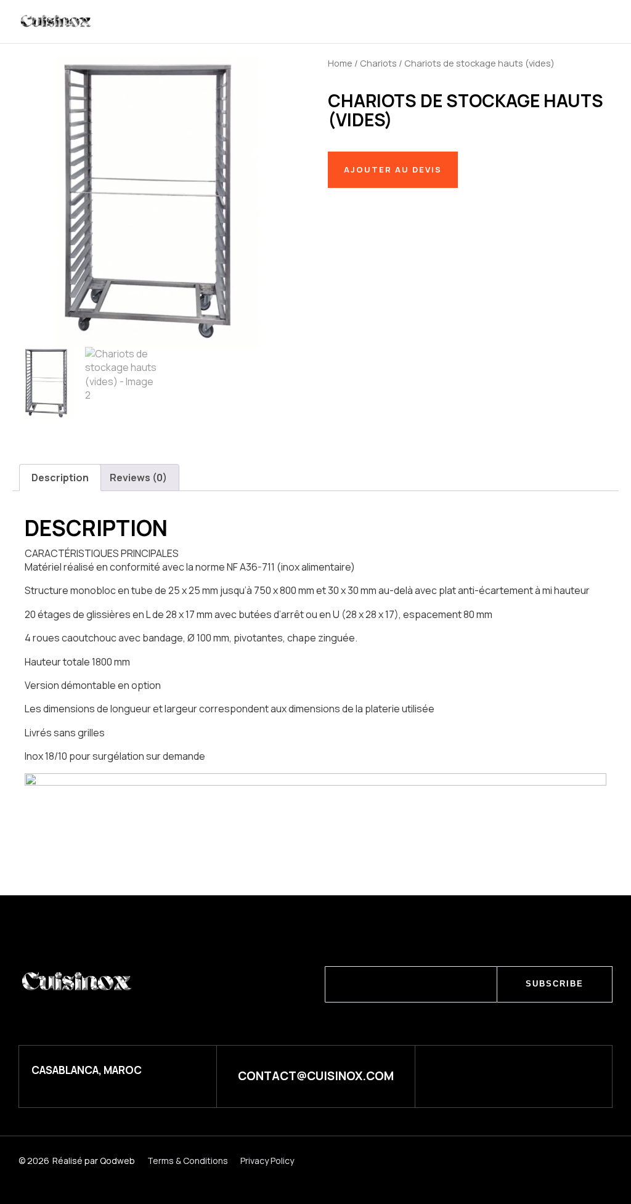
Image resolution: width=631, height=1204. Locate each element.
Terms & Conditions (187, 1160)
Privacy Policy (267, 1160)
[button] (537, 22)
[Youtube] (594, 1075)
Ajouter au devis (393, 169)
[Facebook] (551, 1075)
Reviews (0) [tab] (138, 477)
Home (340, 63)
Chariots (378, 63)
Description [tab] (60, 477)
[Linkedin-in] (466, 1075)
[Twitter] (509, 1075)
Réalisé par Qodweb (93, 1160)
